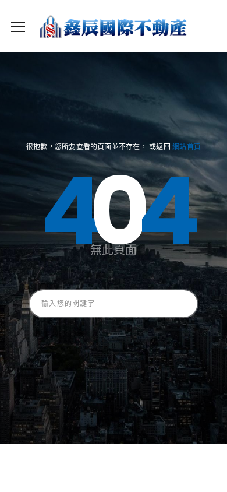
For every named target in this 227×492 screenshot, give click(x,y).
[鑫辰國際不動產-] (113, 26)
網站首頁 (186, 147)
